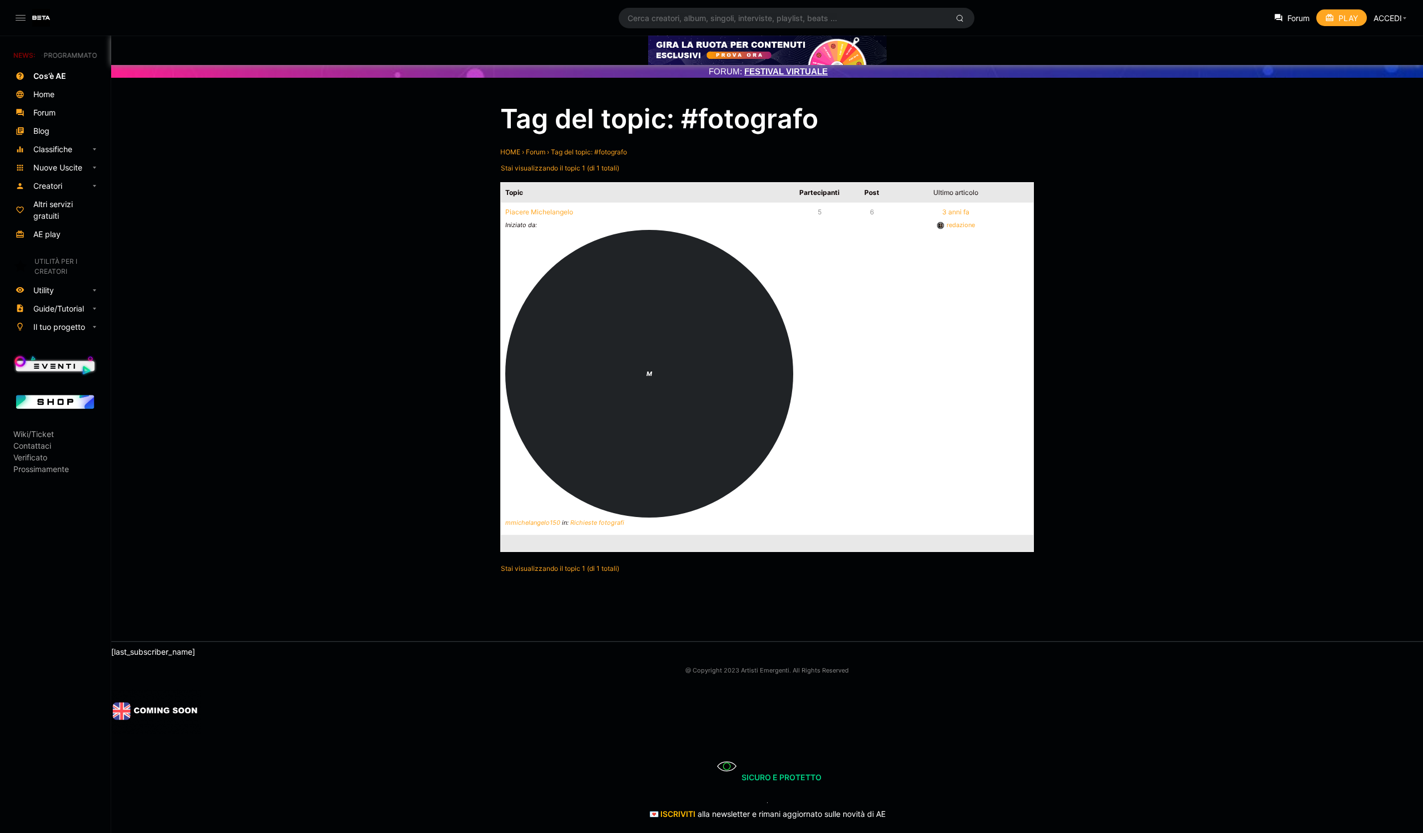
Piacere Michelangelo (539, 212)
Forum (535, 152)
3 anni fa (955, 212)
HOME (510, 152)
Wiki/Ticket (33, 434)
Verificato (30, 457)
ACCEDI (1388, 18)
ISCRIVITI (677, 814)
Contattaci (32, 445)
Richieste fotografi (597, 522)
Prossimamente (41, 469)
